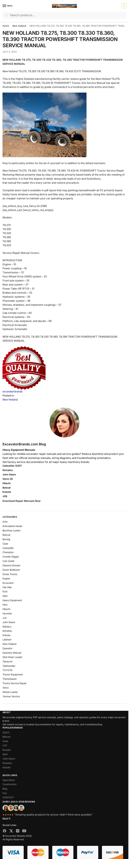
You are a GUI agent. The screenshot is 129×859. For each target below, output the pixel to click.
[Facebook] (5, 831)
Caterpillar (8, 548)
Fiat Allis (7, 587)
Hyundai (7, 613)
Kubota (6, 635)
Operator (7, 648)
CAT (5, 745)
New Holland (19, 25)
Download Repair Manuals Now (22, 501)
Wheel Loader (10, 692)
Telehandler (9, 665)
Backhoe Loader (11, 530)
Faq (5, 793)
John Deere (9, 622)
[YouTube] (24, 831)
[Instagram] (18, 831)
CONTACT (8, 797)
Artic (5, 521)
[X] (11, 831)
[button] (123, 6)
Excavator (8, 582)
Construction (9, 784)
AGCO (6, 732)
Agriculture (9, 780)
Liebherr (7, 639)
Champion (8, 552)
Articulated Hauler (12, 526)
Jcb (5, 617)
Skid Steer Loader (12, 657)
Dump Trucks (10, 574)
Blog (5, 788)
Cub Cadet (8, 561)
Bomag (6, 539)
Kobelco (7, 626)
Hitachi (6, 609)
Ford (5, 591)
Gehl (5, 595)
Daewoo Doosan (11, 565)
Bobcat (6, 534)
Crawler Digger (11, 556)
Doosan (7, 749)
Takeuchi (7, 661)
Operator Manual (12, 652)
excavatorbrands (13, 391)
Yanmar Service (11, 696)
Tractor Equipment (13, 674)
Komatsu (7, 630)
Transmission (10, 678)
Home (6, 25)
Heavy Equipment (12, 600)
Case (5, 543)
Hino (5, 604)
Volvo (6, 687)
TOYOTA (7, 670)
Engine (6, 578)
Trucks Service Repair (15, 683)
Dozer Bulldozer (11, 569)
